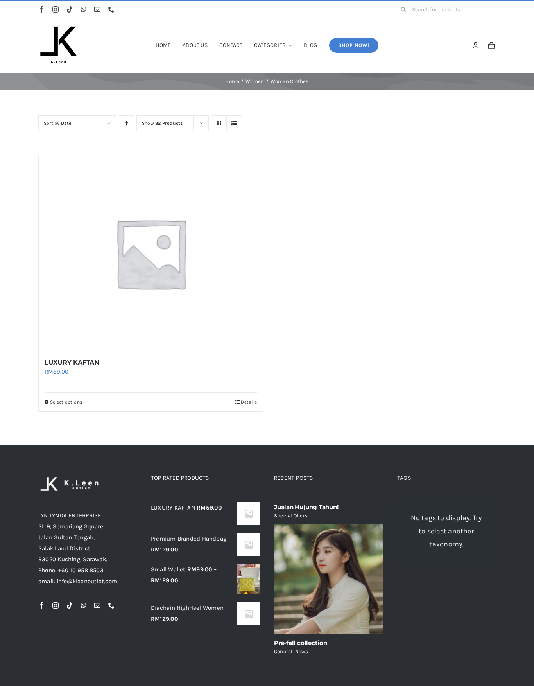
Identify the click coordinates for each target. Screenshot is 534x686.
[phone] (111, 9)
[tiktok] (69, 9)
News (301, 651)
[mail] (97, 9)
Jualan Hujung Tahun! (306, 507)
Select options (66, 402)
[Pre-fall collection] (328, 579)
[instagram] (55, 9)
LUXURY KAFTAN (72, 362)
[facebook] (41, 9)
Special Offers (291, 516)
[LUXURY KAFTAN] (151, 253)
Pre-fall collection (300, 642)
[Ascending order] (126, 123)
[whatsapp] (83, 9)
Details (249, 402)
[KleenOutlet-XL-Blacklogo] (57, 28)
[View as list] (234, 123)
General (283, 651)
